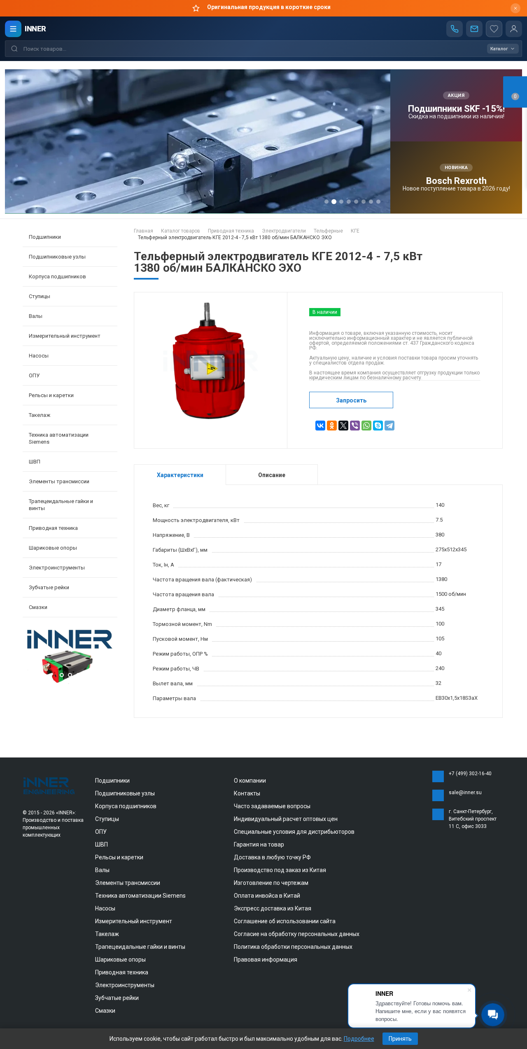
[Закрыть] (515, 8)
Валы (102, 870)
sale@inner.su (465, 792)
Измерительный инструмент (133, 921)
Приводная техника (121, 972)
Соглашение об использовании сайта (285, 921)
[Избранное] (494, 29)
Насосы (105, 908)
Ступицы (107, 819)
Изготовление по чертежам (271, 883)
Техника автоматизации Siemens (140, 895)
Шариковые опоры (120, 959)
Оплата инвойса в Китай (267, 895)
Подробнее (359, 1038)
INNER (35, 28)
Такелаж (107, 934)
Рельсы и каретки (119, 857)
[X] (343, 425)
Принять (400, 1038)
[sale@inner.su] (474, 29)
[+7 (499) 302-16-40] (454, 29)
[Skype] (378, 425)
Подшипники (112, 780)
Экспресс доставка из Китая (272, 908)
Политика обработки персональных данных (293, 946)
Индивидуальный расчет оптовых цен (286, 819)
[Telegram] (389, 425)
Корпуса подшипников (125, 806)
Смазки (38, 607)
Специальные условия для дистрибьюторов (294, 831)
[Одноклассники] (332, 425)
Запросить (351, 400)
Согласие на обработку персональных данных (296, 934)
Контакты (247, 793)
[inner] (49, 785)
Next (109, 657)
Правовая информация (265, 959)
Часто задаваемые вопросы (272, 806)
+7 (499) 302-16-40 (470, 773)
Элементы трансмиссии (127, 883)
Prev (31, 657)
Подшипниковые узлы (125, 793)
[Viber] (355, 425)
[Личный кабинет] (514, 29)
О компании (250, 780)
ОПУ (101, 831)
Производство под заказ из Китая (280, 870)
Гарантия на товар (259, 844)
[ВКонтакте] (320, 425)
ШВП (101, 844)
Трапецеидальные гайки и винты (140, 946)
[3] (70, 682)
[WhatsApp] (366, 425)
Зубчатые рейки (49, 587)
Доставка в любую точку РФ (272, 857)
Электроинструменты (124, 985)
